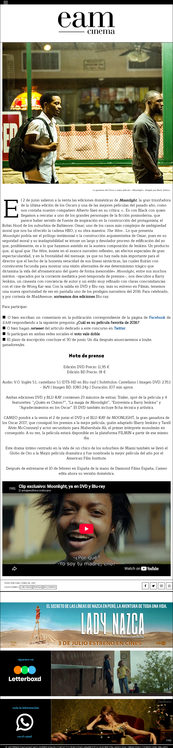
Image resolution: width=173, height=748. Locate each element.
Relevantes (50, 587)
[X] (153, 586)
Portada (38, 587)
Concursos (26, 587)
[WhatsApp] (169, 586)
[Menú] (6, 2)
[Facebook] (145, 586)
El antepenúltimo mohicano (57, 12)
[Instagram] (161, 586)
